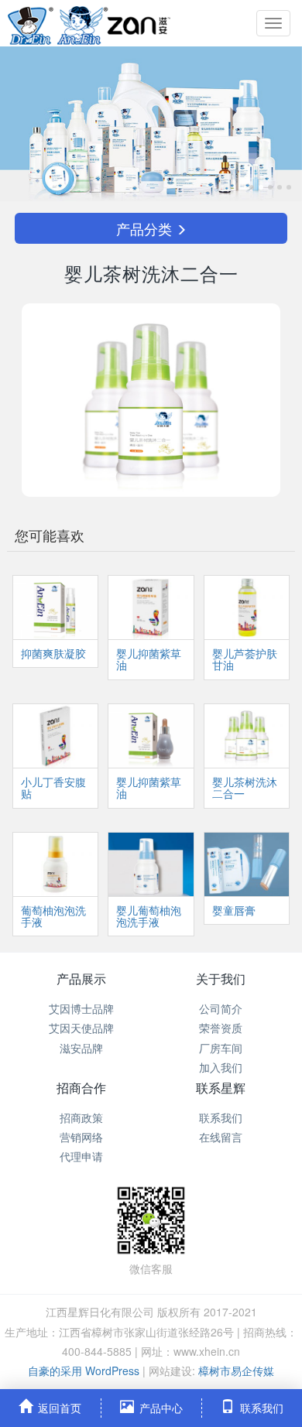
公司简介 (220, 1008)
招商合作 (81, 1088)
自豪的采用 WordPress (85, 1370)
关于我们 (220, 978)
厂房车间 (220, 1048)
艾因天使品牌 (81, 1027)
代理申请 (81, 1156)
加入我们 (220, 1067)
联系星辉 (220, 1088)
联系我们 (220, 1117)
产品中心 (161, 1407)
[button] (23, 123)
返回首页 (59, 1407)
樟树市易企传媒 (236, 1370)
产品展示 (81, 978)
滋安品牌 (81, 1048)
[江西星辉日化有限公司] (89, 23)
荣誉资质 (220, 1027)
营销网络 (81, 1137)
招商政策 (81, 1117)
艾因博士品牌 (81, 1008)
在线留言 (220, 1137)
